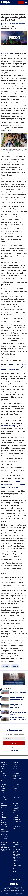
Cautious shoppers (8, 53)
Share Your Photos (17, 778)
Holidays (15, 666)
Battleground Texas (4, 820)
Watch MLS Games (15, 870)
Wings (2, 796)
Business (3, 777)
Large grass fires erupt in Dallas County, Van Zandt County (17, 699)
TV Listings (15, 817)
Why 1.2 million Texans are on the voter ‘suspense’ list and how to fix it (18, 712)
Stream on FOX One (16, 843)
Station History (16, 810)
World (2, 770)
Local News (4, 764)
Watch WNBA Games (16, 867)
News (3, 762)
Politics (3, 773)
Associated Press (5, 26)
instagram (14, 879)
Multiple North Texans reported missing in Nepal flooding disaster (17, 706)
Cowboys (3, 787)
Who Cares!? (4, 824)
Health (2, 779)
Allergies (15, 768)
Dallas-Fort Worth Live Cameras (17, 776)
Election (3, 772)
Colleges (3, 797)
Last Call (3, 814)
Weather (16, 762)
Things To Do (16, 796)
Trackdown (4, 822)
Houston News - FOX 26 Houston (5, 846)
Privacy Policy (15, 750)
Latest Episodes (4, 804)
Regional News (4, 843)
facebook (8, 879)
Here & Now (4, 838)
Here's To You (4, 836)
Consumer (12, 26)
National (3, 768)
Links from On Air (17, 787)
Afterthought (4, 826)
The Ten (3, 809)
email (20, 879)
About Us (16, 803)
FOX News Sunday (5, 781)
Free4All (3, 812)
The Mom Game (5, 834)
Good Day (16, 785)
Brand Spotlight (16, 826)
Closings (15, 766)
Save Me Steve (16, 797)
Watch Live (21, 2)
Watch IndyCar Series (16, 858)
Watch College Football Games (17, 848)
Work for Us (16, 816)
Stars (2, 792)
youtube (17, 879)
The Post (3, 811)
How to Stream (16, 814)
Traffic (14, 792)
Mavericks (3, 790)
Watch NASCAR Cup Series (16, 855)
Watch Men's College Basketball (17, 861)
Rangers (3, 788)
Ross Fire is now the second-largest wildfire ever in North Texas (18, 719)
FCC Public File (16, 819)
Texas (2, 766)
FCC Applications (17, 821)
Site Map (15, 828)
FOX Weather (16, 773)
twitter (11, 879)
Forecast (15, 764)
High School (4, 799)
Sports (3, 785)
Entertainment (16, 794)
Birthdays (15, 788)
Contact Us (15, 805)
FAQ (14, 812)
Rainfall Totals (16, 772)
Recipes (15, 790)
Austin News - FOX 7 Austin (5, 850)
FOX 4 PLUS (16, 823)
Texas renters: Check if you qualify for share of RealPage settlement (18, 692)
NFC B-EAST (4, 828)
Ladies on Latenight (3, 817)
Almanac (15, 770)
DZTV (2, 830)
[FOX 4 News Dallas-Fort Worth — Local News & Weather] (5, 2)
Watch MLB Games (16, 851)
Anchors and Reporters (16, 808)
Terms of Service (15, 751)
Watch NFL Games (17, 846)
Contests (15, 825)
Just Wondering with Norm (5, 832)
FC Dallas (3, 794)
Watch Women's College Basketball (17, 864)
